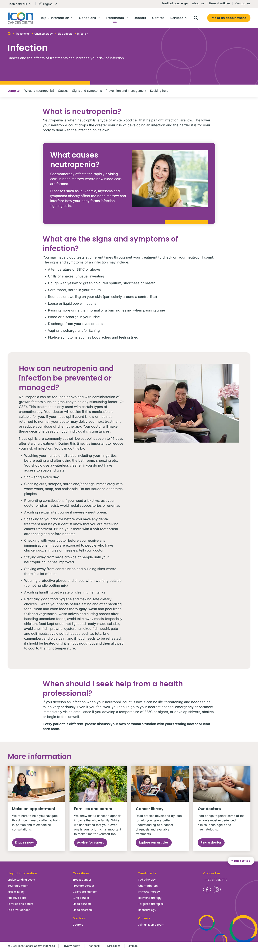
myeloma (105, 191)
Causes (63, 90)
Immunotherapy (149, 892)
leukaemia (88, 191)
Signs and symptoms (87, 90)
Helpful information (22, 873)
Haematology (147, 910)
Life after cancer (19, 910)
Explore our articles (154, 842)
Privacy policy (71, 945)
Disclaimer (113, 945)
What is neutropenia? (39, 90)
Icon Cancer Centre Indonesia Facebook (207, 889)
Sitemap (132, 945)
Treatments (147, 873)
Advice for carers (90, 842)
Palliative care (17, 898)
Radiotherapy (147, 880)
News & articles (219, 3)
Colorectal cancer (85, 892)
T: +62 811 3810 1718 (215, 880)
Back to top (242, 861)
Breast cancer (82, 880)
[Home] (9, 33)
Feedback (93, 945)
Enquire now (24, 842)
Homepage (20, 18)
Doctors (78, 925)
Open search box (195, 18)
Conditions (81, 873)
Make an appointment (229, 18)
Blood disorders (83, 910)
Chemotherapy (62, 174)
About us (198, 3)
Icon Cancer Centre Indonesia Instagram (217, 889)
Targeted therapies (151, 904)
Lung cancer (81, 898)
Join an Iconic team (151, 925)
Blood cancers (82, 904)
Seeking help (159, 90)
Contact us (242, 3)
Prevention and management (126, 90)
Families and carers (20, 904)
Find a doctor (211, 842)
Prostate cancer (83, 886)
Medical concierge (175, 3)
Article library (16, 892)
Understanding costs (21, 880)
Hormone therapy (149, 898)
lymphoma (58, 196)
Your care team (18, 886)
